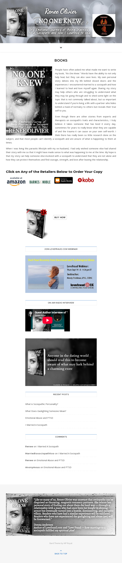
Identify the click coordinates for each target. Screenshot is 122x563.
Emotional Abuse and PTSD (39, 417)
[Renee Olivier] (61, 514)
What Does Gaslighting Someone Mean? (45, 410)
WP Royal (68, 543)
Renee (29, 446)
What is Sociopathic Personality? (41, 404)
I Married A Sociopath (36, 424)
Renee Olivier (61, 22)
